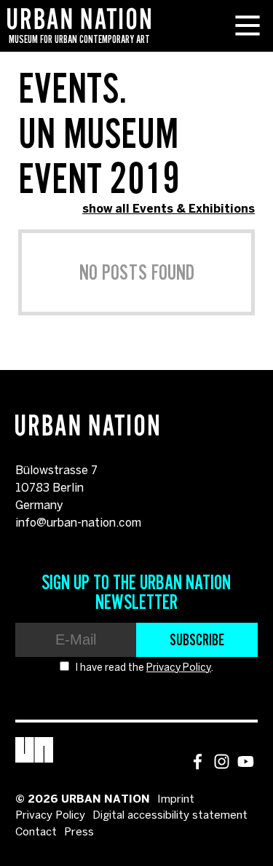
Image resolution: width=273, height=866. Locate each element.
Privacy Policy (178, 668)
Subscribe (197, 639)
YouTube (246, 761)
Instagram (222, 761)
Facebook (198, 761)
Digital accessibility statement (170, 816)
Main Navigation (247, 25)
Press (79, 832)
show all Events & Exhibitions (168, 209)
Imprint (175, 800)
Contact (36, 832)
